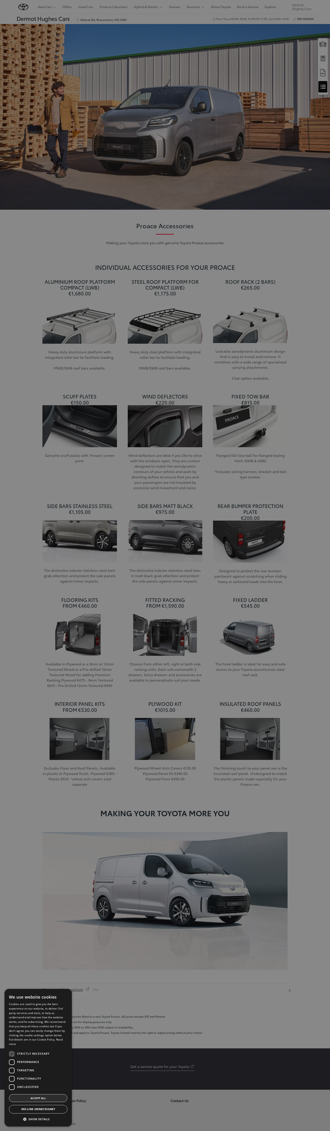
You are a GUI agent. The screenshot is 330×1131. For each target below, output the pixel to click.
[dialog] (38, 1058)
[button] (38, 1119)
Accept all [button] (38, 1098)
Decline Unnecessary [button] (38, 1109)
